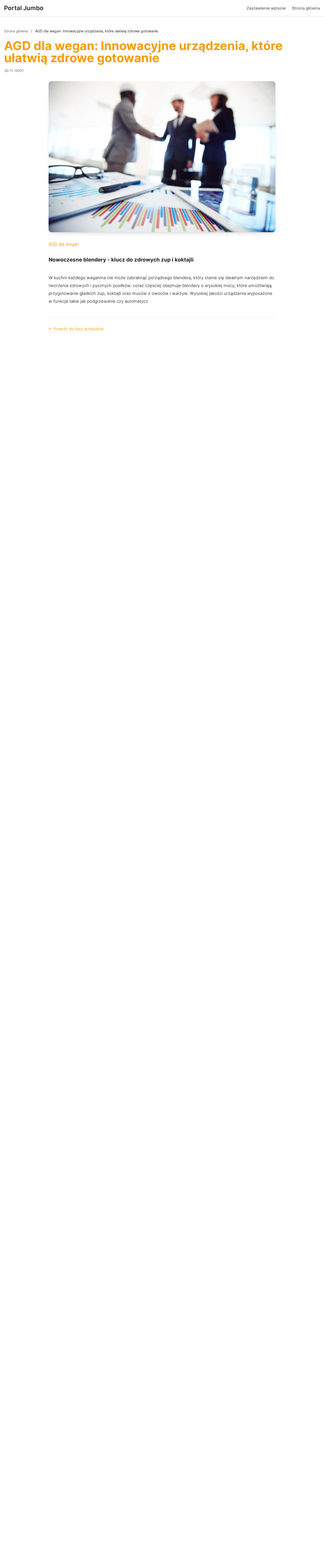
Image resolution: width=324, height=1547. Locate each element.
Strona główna (306, 8)
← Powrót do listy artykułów (76, 328)
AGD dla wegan (64, 244)
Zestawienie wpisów (266, 8)
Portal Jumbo (24, 8)
